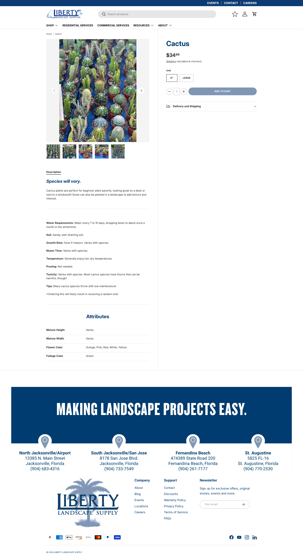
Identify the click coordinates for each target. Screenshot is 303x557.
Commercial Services (113, 25)
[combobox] (157, 14)
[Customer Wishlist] (235, 14)
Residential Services (77, 25)
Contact (169, 488)
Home (49, 34)
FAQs (167, 518)
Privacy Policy (173, 506)
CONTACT (231, 3)
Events (139, 500)
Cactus (58, 34)
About (163, 25)
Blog (137, 494)
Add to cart (222, 91)
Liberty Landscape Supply (68, 552)
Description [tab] (53, 172)
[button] (254, 14)
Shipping (171, 61)
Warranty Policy (175, 500)
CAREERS (250, 3)
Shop (50, 25)
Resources (141, 25)
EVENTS (213, 3)
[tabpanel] (97, 237)
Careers (139, 512)
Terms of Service (176, 512)
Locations (141, 506)
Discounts (171, 494)
